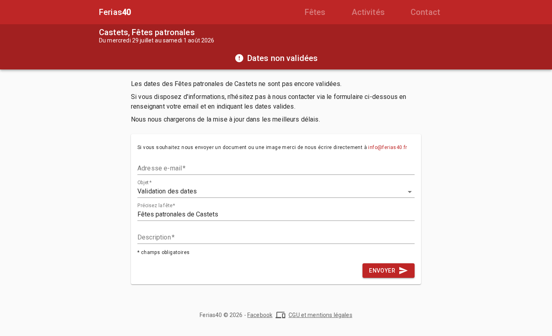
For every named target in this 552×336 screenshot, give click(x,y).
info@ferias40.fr (387, 147)
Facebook (259, 315)
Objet (144, 182)
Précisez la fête (156, 205)
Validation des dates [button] (167, 191)
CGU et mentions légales (320, 315)
